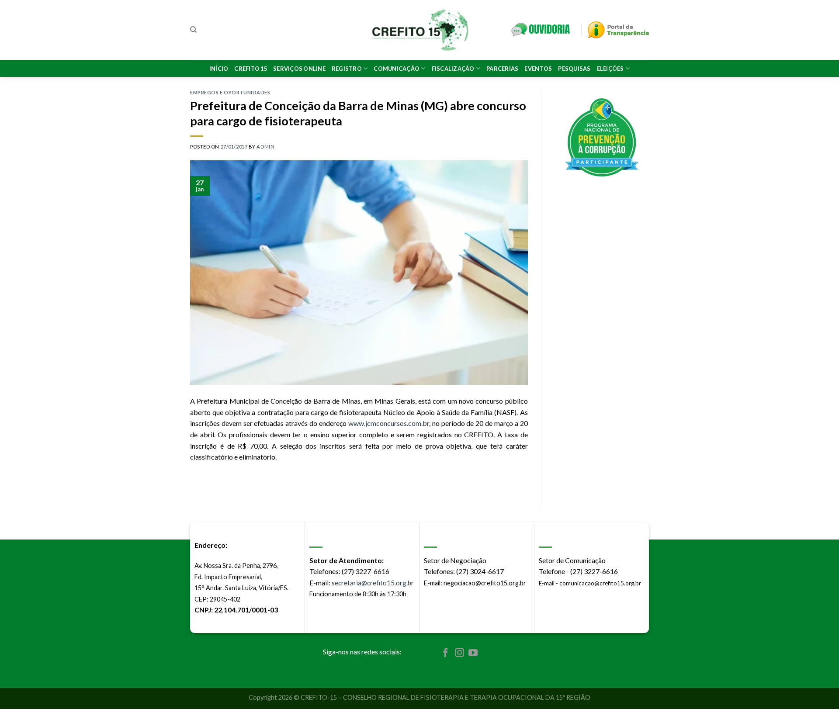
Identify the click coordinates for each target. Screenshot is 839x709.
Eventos (538, 68)
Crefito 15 (250, 68)
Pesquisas (574, 68)
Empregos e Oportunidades (230, 92)
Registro (347, 68)
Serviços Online (299, 68)
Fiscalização (453, 68)
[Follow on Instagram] (459, 653)
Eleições (610, 68)
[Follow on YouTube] (473, 653)
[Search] (193, 29)
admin (265, 146)
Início (219, 68)
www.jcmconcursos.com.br (388, 423)
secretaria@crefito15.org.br (373, 583)
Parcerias (502, 68)
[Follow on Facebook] (445, 653)
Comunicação (397, 68)
